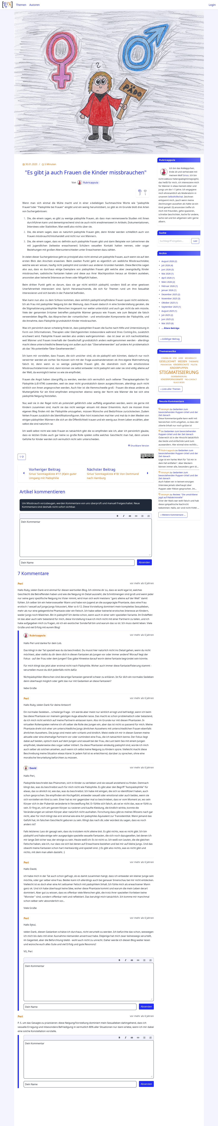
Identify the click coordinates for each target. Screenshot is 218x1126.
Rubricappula (90, 182)
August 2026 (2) (169, 261)
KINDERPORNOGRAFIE (172, 379)
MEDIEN (182, 361)
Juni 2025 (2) (167, 319)
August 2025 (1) (169, 311)
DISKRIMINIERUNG (179, 376)
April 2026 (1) (168, 277)
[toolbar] (86, 516)
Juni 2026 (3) (167, 269)
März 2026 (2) (168, 282)
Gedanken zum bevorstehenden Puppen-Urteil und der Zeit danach (178, 412)
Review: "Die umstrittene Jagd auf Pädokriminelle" (178, 496)
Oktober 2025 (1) (169, 302)
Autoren (34, 5)
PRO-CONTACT (191, 379)
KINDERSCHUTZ (181, 364)
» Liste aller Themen (170, 389)
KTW (175, 358)
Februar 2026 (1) (169, 286)
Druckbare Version (139, 445)
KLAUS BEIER (179, 382)
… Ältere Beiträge (170, 328)
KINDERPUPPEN (179, 367)
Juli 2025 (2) (167, 315)
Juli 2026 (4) (167, 265)
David (33, 768)
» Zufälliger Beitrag (170, 338)
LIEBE (180, 358)
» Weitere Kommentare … (173, 514)
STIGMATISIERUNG (179, 372)
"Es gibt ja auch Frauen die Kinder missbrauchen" (86, 172)
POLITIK (194, 364)
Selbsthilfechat (175, 196)
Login (212, 5)
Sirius (186, 175)
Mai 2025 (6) (167, 323)
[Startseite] (7, 4)
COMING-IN (166, 358)
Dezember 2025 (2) (170, 294)
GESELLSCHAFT (167, 361)
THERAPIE (193, 361)
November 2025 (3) (170, 298)
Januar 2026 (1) (168, 290)
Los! (195, 240)
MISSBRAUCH (190, 358)
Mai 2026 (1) (167, 273)
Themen (21, 5)
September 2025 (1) (171, 306)
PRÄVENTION (166, 364)
